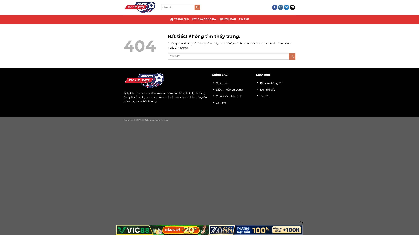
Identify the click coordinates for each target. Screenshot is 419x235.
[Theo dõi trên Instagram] (280, 7)
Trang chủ (181, 19)
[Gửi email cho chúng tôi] (292, 7)
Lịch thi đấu (227, 19)
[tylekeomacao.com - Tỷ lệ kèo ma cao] (140, 7)
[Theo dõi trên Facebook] (274, 7)
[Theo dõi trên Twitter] (286, 7)
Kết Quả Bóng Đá (204, 19)
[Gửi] (197, 7)
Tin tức (244, 19)
